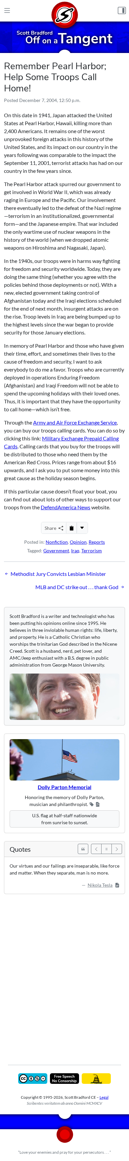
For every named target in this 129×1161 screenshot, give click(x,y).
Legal (104, 1097)
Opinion (78, 542)
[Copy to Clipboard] (71, 527)
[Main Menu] (7, 11)
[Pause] (106, 849)
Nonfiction (57, 542)
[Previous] (96, 849)
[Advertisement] (64, 974)
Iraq (75, 550)
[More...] (82, 527)
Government (56, 550)
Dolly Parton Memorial (64, 787)
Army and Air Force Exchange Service (75, 422)
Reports (97, 542)
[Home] (64, 11)
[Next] (116, 849)
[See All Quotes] (83, 849)
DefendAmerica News (65, 507)
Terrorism (91, 550)
